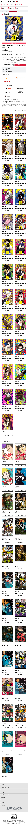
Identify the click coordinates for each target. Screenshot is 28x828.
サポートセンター (19, 808)
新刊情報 (6, 11)
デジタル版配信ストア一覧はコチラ (10, 99)
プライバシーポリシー (10, 808)
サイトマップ (8, 809)
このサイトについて (17, 807)
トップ (2, 11)
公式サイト (20, 64)
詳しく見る (7, 135)
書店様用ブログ (9, 807)
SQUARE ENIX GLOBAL (17, 809)
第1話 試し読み (7, 64)
